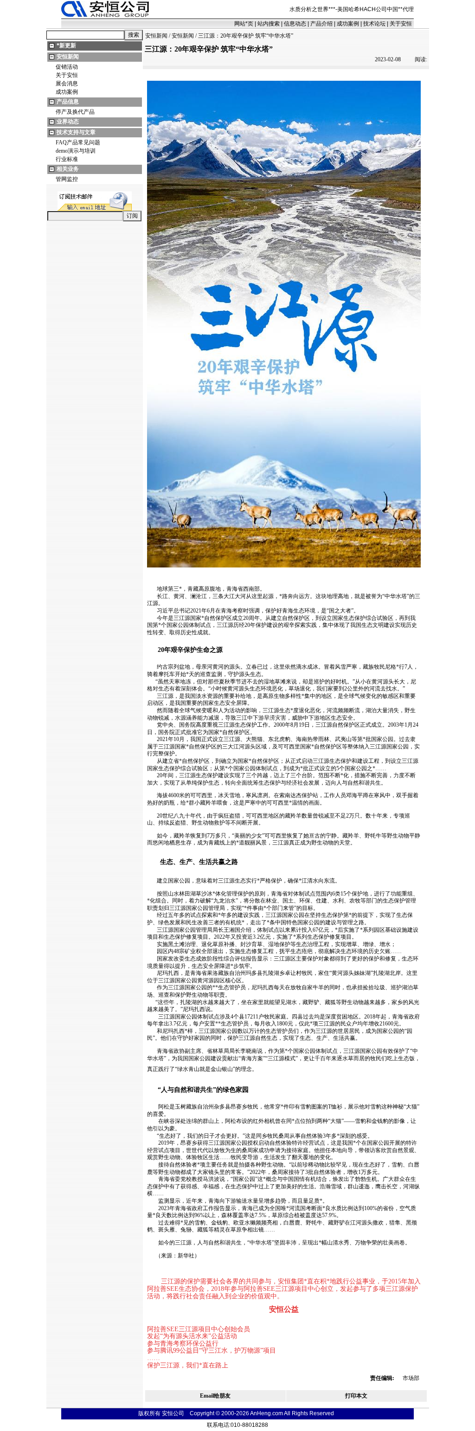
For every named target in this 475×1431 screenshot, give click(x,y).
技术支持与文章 (76, 132)
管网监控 (67, 179)
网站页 (243, 23)
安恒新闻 (68, 56)
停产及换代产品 (75, 112)
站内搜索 (268, 23)
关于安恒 (401, 23)
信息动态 (295, 23)
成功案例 (348, 23)
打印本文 (356, 1395)
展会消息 (67, 83)
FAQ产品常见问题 (78, 142)
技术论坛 (374, 23)
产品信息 (68, 101)
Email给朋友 (215, 1395)
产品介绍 (321, 23)
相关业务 (68, 169)
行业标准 (67, 159)
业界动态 (68, 121)
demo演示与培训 (76, 151)
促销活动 (67, 67)
